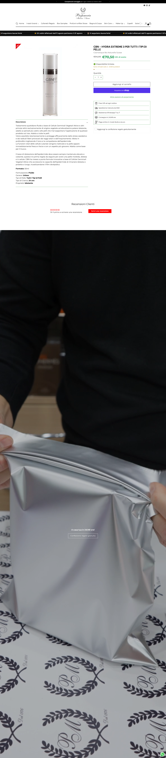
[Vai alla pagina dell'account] (145, 23)
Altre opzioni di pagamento (122, 97)
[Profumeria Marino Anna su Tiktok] (149, 5)
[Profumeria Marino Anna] (83, 13)
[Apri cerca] (17, 23)
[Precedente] (56, 1)
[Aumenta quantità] (95, 77)
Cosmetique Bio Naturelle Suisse (107, 53)
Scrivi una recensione (100, 211)
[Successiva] (109, 1)
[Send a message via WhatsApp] (162, 754)
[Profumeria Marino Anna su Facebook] (144, 5)
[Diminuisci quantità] (101, 77)
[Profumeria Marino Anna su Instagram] (147, 5)
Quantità (97, 73)
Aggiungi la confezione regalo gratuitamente (116, 129)
